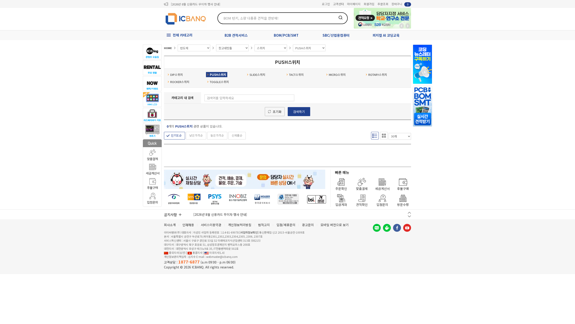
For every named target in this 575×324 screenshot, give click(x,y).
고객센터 (338, 4)
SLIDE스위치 (257, 74)
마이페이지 (353, 4)
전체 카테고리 (182, 35)
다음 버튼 (409, 216)
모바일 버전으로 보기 (335, 225)
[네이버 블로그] (377, 228)
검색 (340, 17)
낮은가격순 (196, 135)
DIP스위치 (176, 74)
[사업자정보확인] (249, 232)
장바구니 (400, 4)
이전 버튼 (409, 213)
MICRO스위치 (337, 74)
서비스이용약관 (211, 225)
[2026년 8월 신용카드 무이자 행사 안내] (195, 4)
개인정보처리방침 (239, 225)
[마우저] (262, 199)
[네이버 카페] (387, 228)
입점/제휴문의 (285, 225)
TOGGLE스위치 (219, 82)
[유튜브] (407, 228)
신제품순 (237, 135)
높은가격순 (217, 135)
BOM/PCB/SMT (286, 35)
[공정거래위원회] (174, 199)
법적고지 (264, 225)
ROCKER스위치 (179, 82)
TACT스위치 (296, 74)
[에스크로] (288, 199)
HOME (168, 48)
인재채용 (188, 225)
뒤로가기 (401, 26)
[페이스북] (397, 228)
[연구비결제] (215, 199)
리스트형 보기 (375, 136)
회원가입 (369, 4)
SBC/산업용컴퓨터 (336, 35)
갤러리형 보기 (384, 136)
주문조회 (383, 4)
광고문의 (308, 225)
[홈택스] (194, 199)
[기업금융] (316, 199)
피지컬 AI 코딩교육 (386, 35)
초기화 (277, 111)
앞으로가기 (407, 26)
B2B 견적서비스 (236, 35)
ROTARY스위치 (377, 74)
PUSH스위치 (218, 74)
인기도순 (176, 135)
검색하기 (299, 111)
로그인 (326, 4)
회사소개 (170, 225)
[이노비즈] (238, 199)
